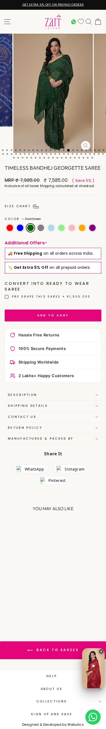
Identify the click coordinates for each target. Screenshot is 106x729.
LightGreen (61, 228)
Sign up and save (51, 714)
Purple (92, 228)
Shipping (47, 186)
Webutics (75, 724)
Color (23, 219)
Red (10, 228)
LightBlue (51, 228)
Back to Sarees (57, 650)
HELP (51, 676)
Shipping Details (28, 405)
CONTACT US (22, 417)
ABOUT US (52, 689)
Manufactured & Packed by (41, 438)
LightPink (72, 228)
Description (22, 395)
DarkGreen (30, 228)
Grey (41, 228)
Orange (82, 228)
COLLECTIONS (51, 701)
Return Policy (25, 427)
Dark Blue (20, 228)
